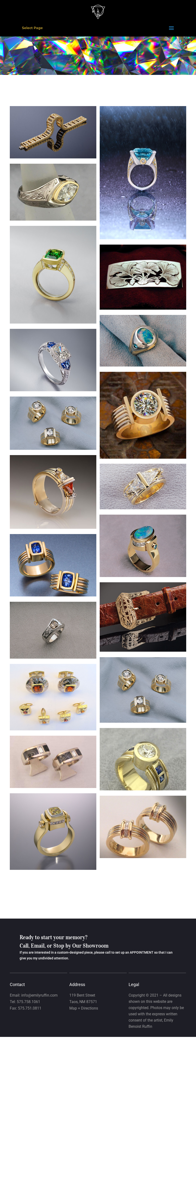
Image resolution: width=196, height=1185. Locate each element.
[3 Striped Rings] (143, 721)
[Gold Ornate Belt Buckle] (143, 650)
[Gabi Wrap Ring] (53, 657)
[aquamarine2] (143, 238)
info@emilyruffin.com (39, 995)
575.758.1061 (28, 1001)
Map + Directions (83, 1008)
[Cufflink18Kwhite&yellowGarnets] (53, 729)
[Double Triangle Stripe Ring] (143, 508)
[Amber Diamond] (53, 527)
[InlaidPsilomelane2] (53, 787)
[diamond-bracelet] (53, 157)
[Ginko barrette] (143, 308)
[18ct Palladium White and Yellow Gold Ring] (53, 219)
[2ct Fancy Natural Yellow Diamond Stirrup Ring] (53, 869)
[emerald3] (53, 322)
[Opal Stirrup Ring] (143, 365)
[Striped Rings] (53, 449)
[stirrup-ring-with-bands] (143, 457)
